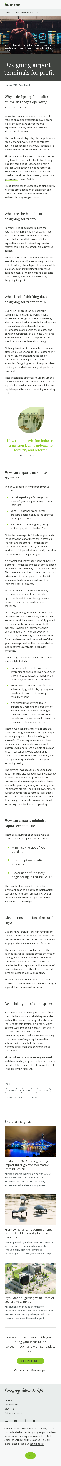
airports (9, 131)
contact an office (27, 1370)
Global (34, 1097)
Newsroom (9, 1408)
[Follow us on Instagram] (35, 1421)
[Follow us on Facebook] (25, 1421)
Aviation (27, 1090)
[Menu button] (54, 4)
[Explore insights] (30, 1156)
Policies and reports (14, 1413)
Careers (8, 1400)
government (11, 179)
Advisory (11, 1090)
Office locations (12, 1404)
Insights (8, 12)
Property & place (15, 1097)
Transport (43, 1090)
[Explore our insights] (30, 1291)
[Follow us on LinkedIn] (6, 1421)
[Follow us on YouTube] (16, 1421)
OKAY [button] (31, 1455)
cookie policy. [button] (37, 1443)
